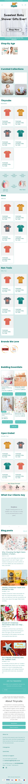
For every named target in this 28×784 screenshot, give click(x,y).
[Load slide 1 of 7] (11, 526)
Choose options (7, 394)
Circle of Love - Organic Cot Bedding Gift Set (7, 387)
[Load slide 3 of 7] (13, 526)
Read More (14, 723)
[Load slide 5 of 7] (14, 526)
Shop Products (14, 727)
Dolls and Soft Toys (5, 190)
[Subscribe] (23, 689)
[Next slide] (18, 526)
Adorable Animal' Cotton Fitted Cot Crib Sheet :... (7, 414)
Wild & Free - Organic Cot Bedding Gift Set (20, 387)
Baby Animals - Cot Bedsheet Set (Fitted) (20, 414)
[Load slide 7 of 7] (16, 526)
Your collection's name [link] (5, 175)
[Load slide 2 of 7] (12, 526)
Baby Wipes (22, 189)
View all (14, 426)
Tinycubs (11, 783)
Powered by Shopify (18, 783)
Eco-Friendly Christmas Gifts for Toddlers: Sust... (13, 658)
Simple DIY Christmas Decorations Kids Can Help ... (13, 624)
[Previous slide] (9, 526)
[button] (2, 5)
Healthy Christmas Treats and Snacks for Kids (13, 588)
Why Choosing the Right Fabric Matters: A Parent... (14, 553)
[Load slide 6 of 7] (15, 526)
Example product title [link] (6, 122)
